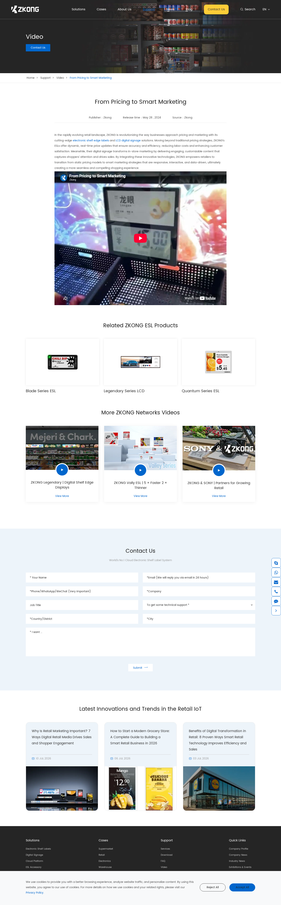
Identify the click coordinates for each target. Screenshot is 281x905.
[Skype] (276, 562)
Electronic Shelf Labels (38, 849)
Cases (101, 9)
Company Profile (238, 849)
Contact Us (216, 9)
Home (31, 78)
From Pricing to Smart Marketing (91, 78)
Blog (189, 9)
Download (166, 855)
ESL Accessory (33, 867)
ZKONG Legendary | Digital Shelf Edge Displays (62, 485)
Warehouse (105, 867)
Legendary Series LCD (124, 391)
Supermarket (106, 849)
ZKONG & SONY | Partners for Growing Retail (219, 485)
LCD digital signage (128, 140)
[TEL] (276, 591)
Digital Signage (34, 855)
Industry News (237, 861)
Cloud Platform (34, 861)
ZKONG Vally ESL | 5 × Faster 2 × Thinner (140, 485)
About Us (124, 9)
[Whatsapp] (276, 572)
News (170, 9)
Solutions (78, 9)
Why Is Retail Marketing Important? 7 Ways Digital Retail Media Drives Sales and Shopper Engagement (62, 737)
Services (165, 849)
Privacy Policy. (35, 892)
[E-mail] (276, 582)
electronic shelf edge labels (91, 140)
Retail (102, 855)
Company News (238, 855)
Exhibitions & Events (240, 867)
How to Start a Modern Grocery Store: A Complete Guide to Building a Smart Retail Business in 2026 (140, 737)
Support (149, 9)
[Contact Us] (276, 601)
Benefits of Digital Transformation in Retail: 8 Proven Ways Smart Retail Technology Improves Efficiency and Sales (217, 740)
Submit (140, 667)
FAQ (163, 861)
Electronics (105, 861)
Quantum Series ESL (200, 391)
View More (62, 496)
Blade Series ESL (41, 391)
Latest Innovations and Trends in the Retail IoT (140, 709)
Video (60, 78)
